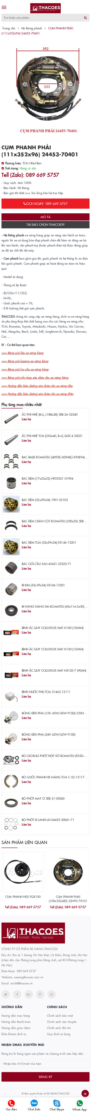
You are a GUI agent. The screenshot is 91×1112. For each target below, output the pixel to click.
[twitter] (5, 994)
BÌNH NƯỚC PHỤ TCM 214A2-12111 (46, 692)
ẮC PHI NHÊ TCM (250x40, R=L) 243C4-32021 (52, 436)
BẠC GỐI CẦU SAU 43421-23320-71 (46, 564)
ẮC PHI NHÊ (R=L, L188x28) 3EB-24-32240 (49, 414)
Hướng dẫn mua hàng (15, 1015)
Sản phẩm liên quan (24, 842)
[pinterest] (51, 994)
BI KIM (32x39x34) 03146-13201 (43, 585)
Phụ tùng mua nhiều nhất (21, 404)
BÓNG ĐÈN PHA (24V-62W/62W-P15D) (48, 734)
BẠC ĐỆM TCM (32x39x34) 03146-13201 (49, 542)
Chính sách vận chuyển (61, 1021)
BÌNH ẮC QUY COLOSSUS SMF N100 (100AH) (52, 628)
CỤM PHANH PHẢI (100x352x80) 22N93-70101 (68, 898)
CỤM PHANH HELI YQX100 (23, 896)
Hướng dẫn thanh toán (15, 1021)
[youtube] (40, 994)
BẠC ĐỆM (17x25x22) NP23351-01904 (47, 478)
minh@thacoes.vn (22, 983)
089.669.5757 (26, 971)
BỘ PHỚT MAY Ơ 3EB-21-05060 (43, 798)
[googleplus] (29, 994)
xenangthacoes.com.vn (28, 977)
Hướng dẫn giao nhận (15, 1028)
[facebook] (17, 994)
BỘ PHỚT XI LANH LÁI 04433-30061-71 (48, 820)
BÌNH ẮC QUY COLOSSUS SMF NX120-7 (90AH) (54, 670)
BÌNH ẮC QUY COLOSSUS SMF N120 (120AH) (52, 649)
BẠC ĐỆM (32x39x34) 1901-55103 (45, 500)
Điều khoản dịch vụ (13, 1034)
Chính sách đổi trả (59, 1028)
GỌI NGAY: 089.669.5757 (47, 203)
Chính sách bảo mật (60, 1015)
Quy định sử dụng (58, 1034)
